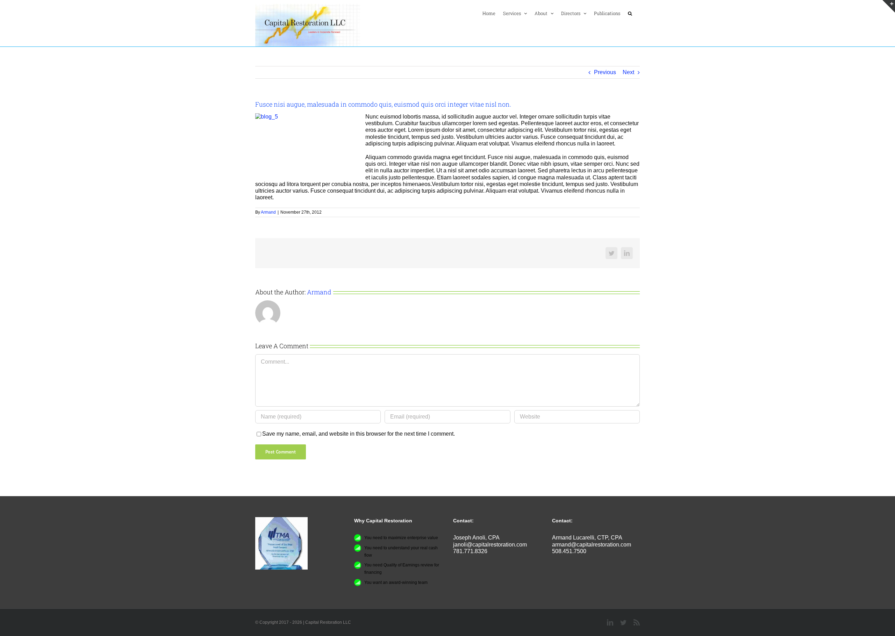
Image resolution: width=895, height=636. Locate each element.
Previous (605, 72)
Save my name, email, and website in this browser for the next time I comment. (358, 434)
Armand (268, 212)
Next (628, 72)
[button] (630, 13)
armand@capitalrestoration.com (591, 545)
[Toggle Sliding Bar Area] (888, 6)
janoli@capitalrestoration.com (490, 545)
